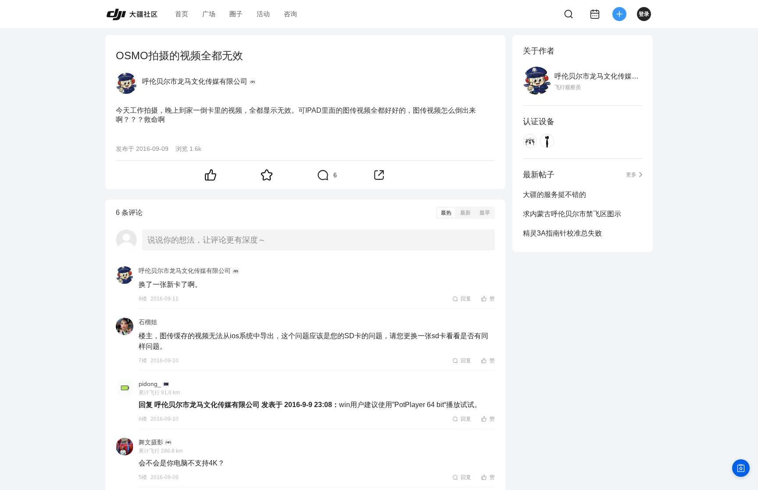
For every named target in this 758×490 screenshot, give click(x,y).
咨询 (290, 14)
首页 (181, 14)
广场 (208, 14)
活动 (263, 14)
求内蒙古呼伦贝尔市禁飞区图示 (572, 214)
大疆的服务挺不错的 (554, 194)
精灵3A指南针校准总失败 (562, 233)
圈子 (236, 14)
